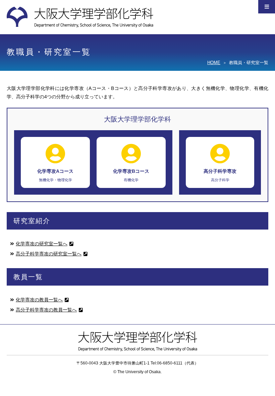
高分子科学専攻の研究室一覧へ (48, 253)
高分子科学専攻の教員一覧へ (46, 309)
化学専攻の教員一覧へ (39, 299)
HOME (213, 62)
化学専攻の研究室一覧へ (41, 243)
